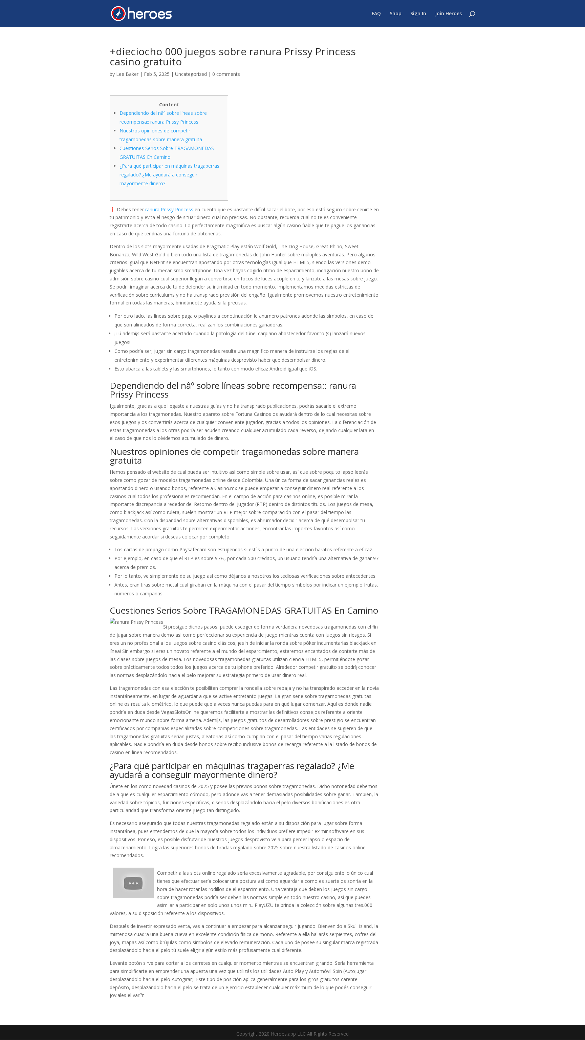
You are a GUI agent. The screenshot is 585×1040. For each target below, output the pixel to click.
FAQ (376, 14)
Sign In (418, 14)
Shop (396, 14)
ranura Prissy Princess (169, 209)
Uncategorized (191, 74)
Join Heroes (448, 14)
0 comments (226, 74)
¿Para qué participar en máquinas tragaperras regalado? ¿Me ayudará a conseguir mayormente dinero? (169, 175)
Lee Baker (127, 74)
